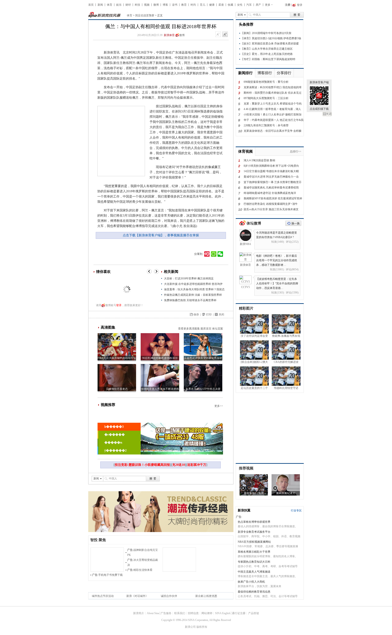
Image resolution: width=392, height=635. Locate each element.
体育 (109, 4)
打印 (209, 314)
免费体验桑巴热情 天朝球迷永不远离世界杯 (190, 300)
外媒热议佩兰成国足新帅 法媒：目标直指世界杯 (193, 294)
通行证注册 (238, 613)
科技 (137, 4)
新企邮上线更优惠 (206, 596)
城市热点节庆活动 (103, 596)
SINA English (222, 613)
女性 (240, 4)
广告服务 (166, 613)
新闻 (100, 4)
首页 (91, 4)
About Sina (153, 613)
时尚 (193, 4)
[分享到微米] (207, 254)
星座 (221, 4)
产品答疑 (253, 613)
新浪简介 (138, 613)
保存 (196, 314)
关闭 (327, 114)
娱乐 (119, 4)
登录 (119, 305)
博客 (165, 4)
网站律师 (206, 613)
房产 (258, 4)
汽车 (249, 4)
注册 (287, 4)
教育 (184, 4)
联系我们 (179, 613)
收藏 (230, 4)
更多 (267, 4)
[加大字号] (225, 34)
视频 (146, 4)
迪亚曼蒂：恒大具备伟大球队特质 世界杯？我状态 (194, 289)
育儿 (202, 4)
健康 (212, 4)
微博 (156, 4)
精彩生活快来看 (142, 570)
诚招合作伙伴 (169, 596)
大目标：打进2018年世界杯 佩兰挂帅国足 (189, 278)
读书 (174, 4)
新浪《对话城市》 (137, 596)
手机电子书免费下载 (110, 574)
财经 (128, 4)
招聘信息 (193, 613)
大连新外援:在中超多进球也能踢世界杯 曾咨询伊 (193, 284)
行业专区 (296, 510)
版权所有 (201, 626)
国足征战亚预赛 (144, 15)
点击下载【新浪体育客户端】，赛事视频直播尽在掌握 (161, 235)
